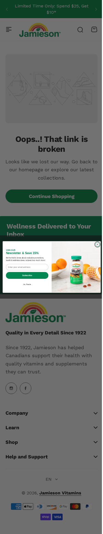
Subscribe (25, 275)
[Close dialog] (95, 244)
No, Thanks (25, 284)
